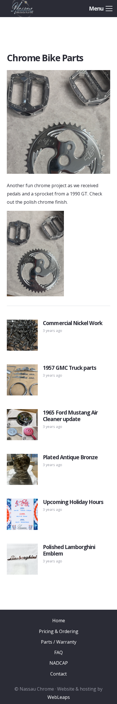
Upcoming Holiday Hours (73, 502)
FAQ (58, 652)
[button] (100, 8)
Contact (58, 674)
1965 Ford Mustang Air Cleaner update (70, 416)
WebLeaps (58, 697)
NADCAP (58, 663)
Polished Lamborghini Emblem (69, 550)
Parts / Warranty (58, 642)
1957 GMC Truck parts (69, 368)
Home (58, 620)
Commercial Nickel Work (72, 323)
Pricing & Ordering (58, 631)
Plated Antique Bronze (70, 457)
